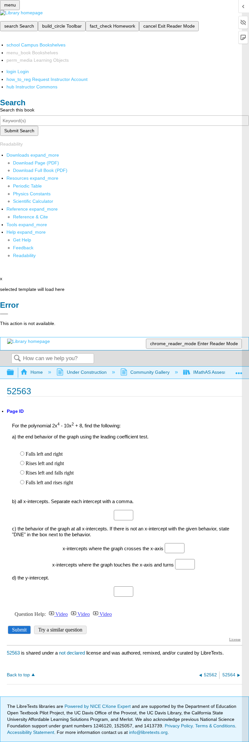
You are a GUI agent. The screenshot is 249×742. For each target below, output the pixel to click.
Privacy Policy (179, 725)
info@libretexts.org (148, 732)
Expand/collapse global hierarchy (14, 373)
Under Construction (86, 372)
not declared (72, 653)
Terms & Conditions (215, 725)
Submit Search (19, 130)
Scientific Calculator (33, 201)
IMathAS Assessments (216, 372)
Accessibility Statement (30, 732)
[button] (23, 247)
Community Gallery (150, 372)
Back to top (18, 674)
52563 (13, 653)
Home (36, 372)
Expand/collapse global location (239, 371)
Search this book (17, 109)
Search (17, 359)
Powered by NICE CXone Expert (98, 706)
